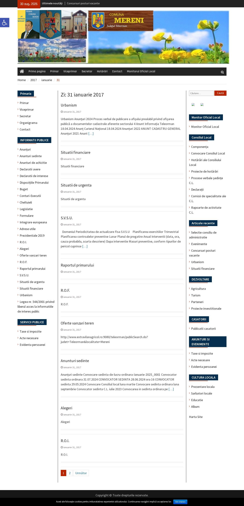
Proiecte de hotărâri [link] (204, 171)
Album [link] (195, 407)
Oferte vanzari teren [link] (77, 323)
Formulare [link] (26, 216)
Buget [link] (24, 189)
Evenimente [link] (199, 244)
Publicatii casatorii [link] (203, 328)
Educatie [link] (197, 400)
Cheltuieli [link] (26, 202)
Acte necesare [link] (200, 360)
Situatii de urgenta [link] (76, 185)
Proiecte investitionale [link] (206, 308)
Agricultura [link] (198, 289)
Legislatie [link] (26, 209)
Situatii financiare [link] (75, 152)
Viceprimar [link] (70, 71)
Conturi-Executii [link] (30, 196)
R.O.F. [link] (65, 290)
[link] (4, 22)
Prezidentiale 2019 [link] (32, 235)
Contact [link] (117, 71)
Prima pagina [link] (37, 71)
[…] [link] (91, 133)
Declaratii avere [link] (30, 169)
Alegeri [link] (66, 407)
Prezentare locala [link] (203, 387)
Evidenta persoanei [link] (204, 367)
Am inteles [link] (180, 502)
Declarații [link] (197, 189)
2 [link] (70, 473)
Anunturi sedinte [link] (75, 360)
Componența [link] (199, 147)
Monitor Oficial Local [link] (205, 127)
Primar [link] (54, 71)
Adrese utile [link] (28, 229)
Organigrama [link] (28, 123)
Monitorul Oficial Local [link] (141, 71)
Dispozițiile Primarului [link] (34, 182)
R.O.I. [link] (65, 440)
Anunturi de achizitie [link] (33, 163)
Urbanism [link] (69, 105)
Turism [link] (195, 295)
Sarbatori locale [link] (201, 393)
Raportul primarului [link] (77, 265)
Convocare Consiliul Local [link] (208, 153)
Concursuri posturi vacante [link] (83, 3)
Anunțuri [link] (25, 149)
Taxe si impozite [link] (202, 353)
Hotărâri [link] (102, 71)
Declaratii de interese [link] (34, 176)
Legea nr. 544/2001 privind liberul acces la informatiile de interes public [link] (36, 306)
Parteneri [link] (197, 302)
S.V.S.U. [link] (67, 217)
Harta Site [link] (196, 417)
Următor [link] (81, 473)
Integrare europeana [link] (33, 222)
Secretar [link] (87, 71)
